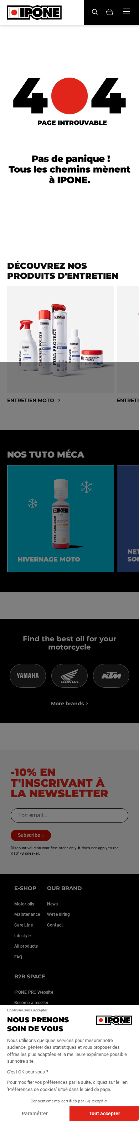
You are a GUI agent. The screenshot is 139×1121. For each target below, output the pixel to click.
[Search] (95, 12)
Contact (55, 925)
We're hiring (58, 914)
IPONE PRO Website (33, 992)
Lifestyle (22, 935)
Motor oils (24, 904)
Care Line (23, 925)
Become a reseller (31, 1002)
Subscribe (29, 835)
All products (26, 946)
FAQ (18, 956)
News (52, 904)
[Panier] (110, 13)
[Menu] (126, 11)
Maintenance (27, 914)
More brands (67, 703)
